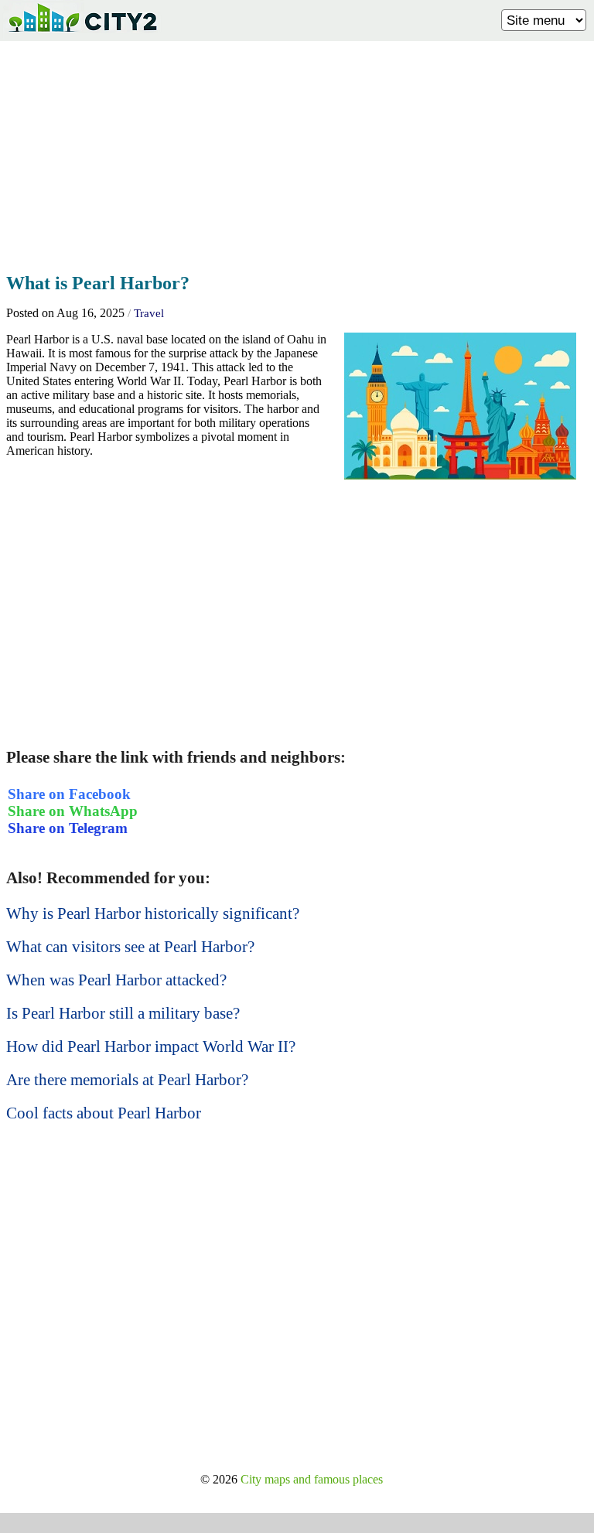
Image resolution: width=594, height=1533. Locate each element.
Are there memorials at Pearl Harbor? (127, 1079)
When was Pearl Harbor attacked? (116, 980)
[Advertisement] (297, 152)
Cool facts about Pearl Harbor (103, 1113)
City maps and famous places (312, 1479)
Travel (149, 313)
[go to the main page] (82, 35)
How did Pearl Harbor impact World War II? (150, 1046)
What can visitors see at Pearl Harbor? (130, 946)
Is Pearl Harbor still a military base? (123, 1013)
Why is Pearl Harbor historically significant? (152, 913)
